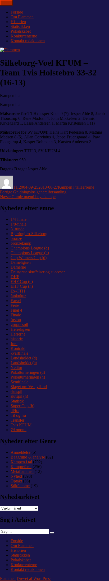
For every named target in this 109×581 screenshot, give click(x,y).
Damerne (18, 267)
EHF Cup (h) (22, 286)
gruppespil (19, 324)
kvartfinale (19, 353)
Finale (16, 315)
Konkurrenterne (24, 36)
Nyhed (16, 476)
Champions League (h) (30, 253)
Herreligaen (20, 329)
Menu (6, 3)
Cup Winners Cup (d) (29, 257)
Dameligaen (21, 262)
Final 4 (16, 310)
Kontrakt (18, 348)
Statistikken (20, 26)
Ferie (15, 305)
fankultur (18, 296)
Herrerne (86, 187)
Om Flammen (22, 17)
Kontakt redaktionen (28, 41)
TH (16, 187)
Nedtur (16, 367)
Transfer (17, 420)
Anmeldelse (20, 452)
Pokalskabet (21, 31)
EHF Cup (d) (22, 281)
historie (17, 339)
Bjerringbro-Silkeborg (29, 233)
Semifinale (19, 382)
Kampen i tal (68, 187)
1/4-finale (18, 219)
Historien (18, 21)
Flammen (8, 578)
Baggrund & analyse (28, 457)
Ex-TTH (18, 291)
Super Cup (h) (22, 406)
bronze (16, 238)
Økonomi (18, 429)
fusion (16, 319)
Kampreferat (21, 466)
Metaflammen (22, 471)
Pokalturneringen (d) (28, 372)
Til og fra (18, 415)
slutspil (16, 391)
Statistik (17, 401)
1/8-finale (18, 224)
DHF (15, 276)
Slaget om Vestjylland (29, 386)
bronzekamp (21, 243)
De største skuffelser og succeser (38, 272)
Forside (17, 12)
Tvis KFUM (21, 425)
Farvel (16, 300)
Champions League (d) (30, 248)
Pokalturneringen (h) (28, 377)
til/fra (15, 410)
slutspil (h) (19, 396)
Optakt (16, 481)
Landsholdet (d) (24, 358)
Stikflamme (20, 486)
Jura (14, 343)
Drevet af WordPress (34, 578)
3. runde (17, 229)
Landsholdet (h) (24, 363)
